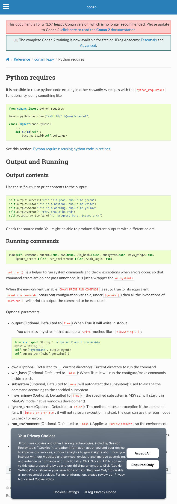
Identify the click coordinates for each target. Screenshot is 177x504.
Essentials (149, 40)
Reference (22, 59)
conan (92, 7)
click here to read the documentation (98, 30)
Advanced (88, 45)
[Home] (7, 59)
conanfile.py (44, 59)
